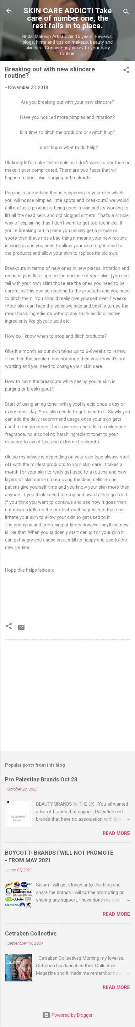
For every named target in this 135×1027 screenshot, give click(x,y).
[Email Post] (21, 629)
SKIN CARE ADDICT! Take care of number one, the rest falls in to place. (68, 18)
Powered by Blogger (71, 1015)
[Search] (126, 12)
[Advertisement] (67, 696)
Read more (116, 833)
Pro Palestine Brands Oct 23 (41, 779)
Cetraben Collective (31, 933)
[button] (126, 71)
